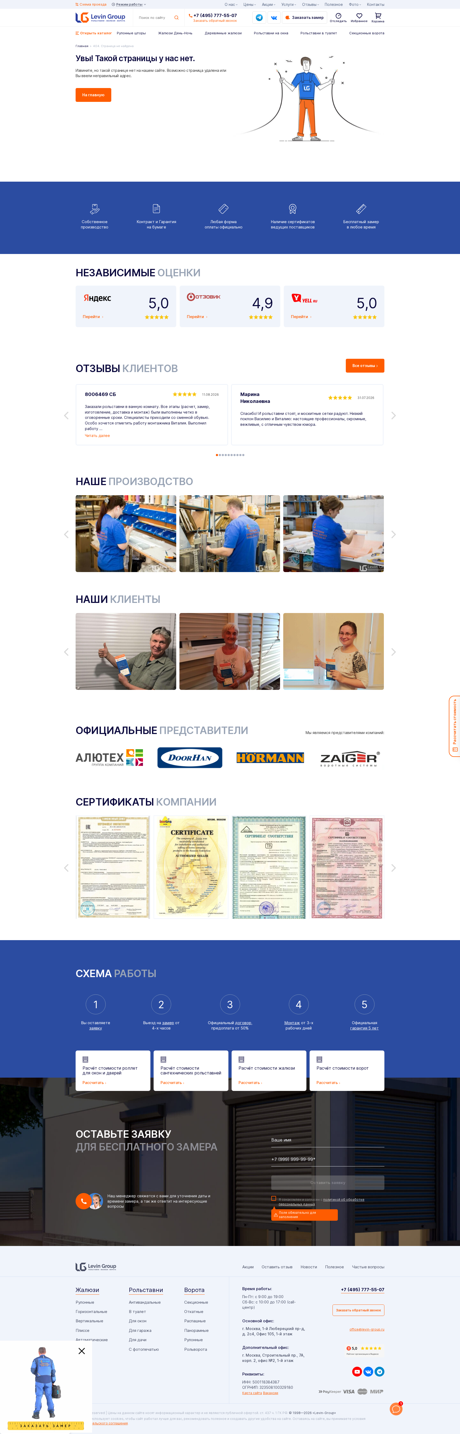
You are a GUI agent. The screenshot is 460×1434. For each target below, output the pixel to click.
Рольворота (195, 1349)
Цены (248, 4)
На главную (93, 95)
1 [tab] (217, 455)
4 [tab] (226, 455)
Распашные (195, 1320)
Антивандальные (145, 1302)
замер (168, 1022)
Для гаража (140, 1330)
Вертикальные (89, 1320)
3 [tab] (223, 455)
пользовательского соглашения (102, 1423)
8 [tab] (237, 455)
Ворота (194, 1289)
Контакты (375, 4)
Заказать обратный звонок (358, 1310)
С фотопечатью (144, 1349)
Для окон (137, 1320)
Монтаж (292, 1022)
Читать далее (97, 435)
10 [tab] (243, 455)
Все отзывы (363, 365)
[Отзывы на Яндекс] (364, 1350)
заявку (95, 1028)
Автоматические (92, 1339)
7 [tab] (234, 455)
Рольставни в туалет (319, 33)
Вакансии (270, 1393)
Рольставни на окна (271, 33)
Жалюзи (87, 1289)
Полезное (334, 4)
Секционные (196, 1302)
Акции (267, 4)
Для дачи (137, 1339)
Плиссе (82, 1330)
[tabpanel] (152, 414)
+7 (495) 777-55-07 (215, 15)
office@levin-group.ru (367, 1329)
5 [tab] (229, 455)
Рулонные (85, 1302)
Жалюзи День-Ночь (175, 33)
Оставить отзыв (277, 1266)
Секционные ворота (366, 33)
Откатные (193, 1311)
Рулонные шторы (131, 33)
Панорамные (196, 1330)
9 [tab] (240, 455)
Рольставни (146, 1289)
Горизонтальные (91, 1311)
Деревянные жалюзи (223, 33)
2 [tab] (220, 455)
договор (243, 1022)
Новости (309, 1266)
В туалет (137, 1311)
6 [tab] (232, 455)
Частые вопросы (368, 1266)
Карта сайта (252, 1393)
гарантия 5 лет (364, 1028)
